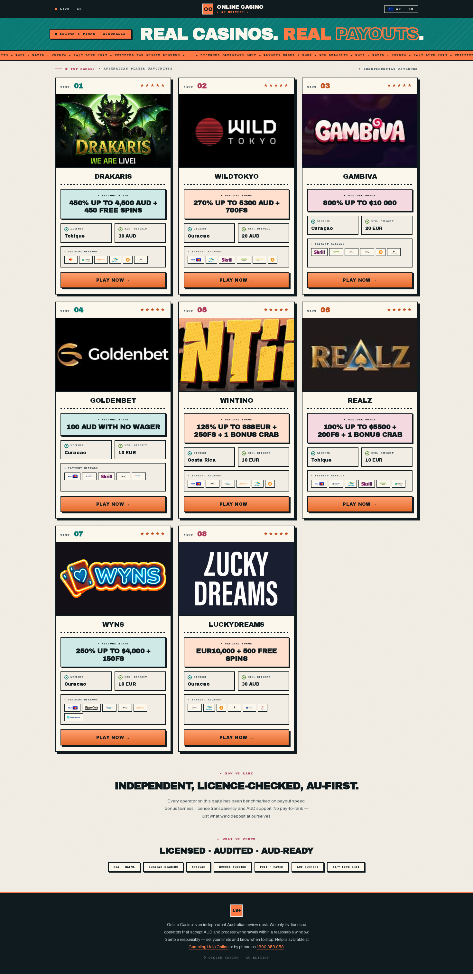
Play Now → (113, 280)
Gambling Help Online (208, 947)
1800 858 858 (270, 947)
